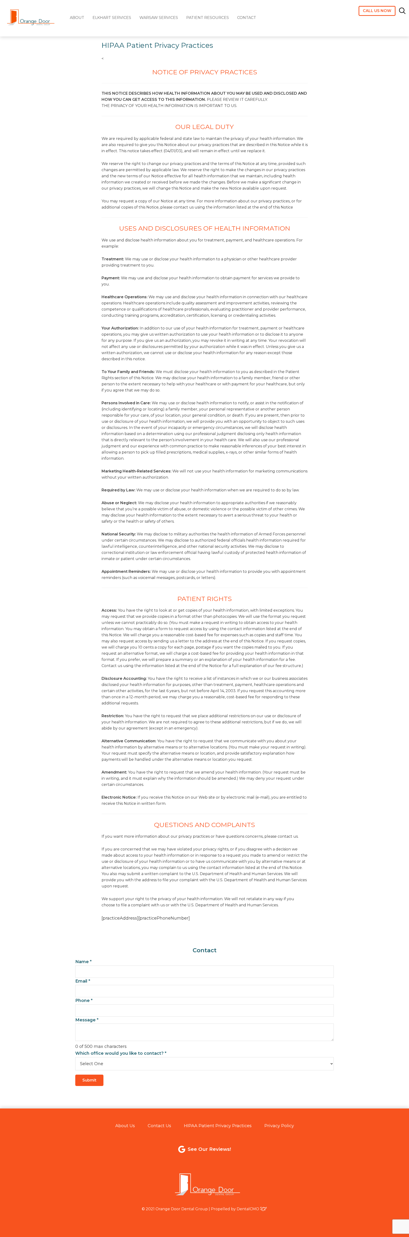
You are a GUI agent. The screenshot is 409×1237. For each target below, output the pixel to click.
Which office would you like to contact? (120, 1053)
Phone (84, 1000)
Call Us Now (377, 11)
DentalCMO (248, 1209)
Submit (89, 1080)
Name (83, 961)
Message (86, 1020)
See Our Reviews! (209, 1149)
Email (82, 981)
